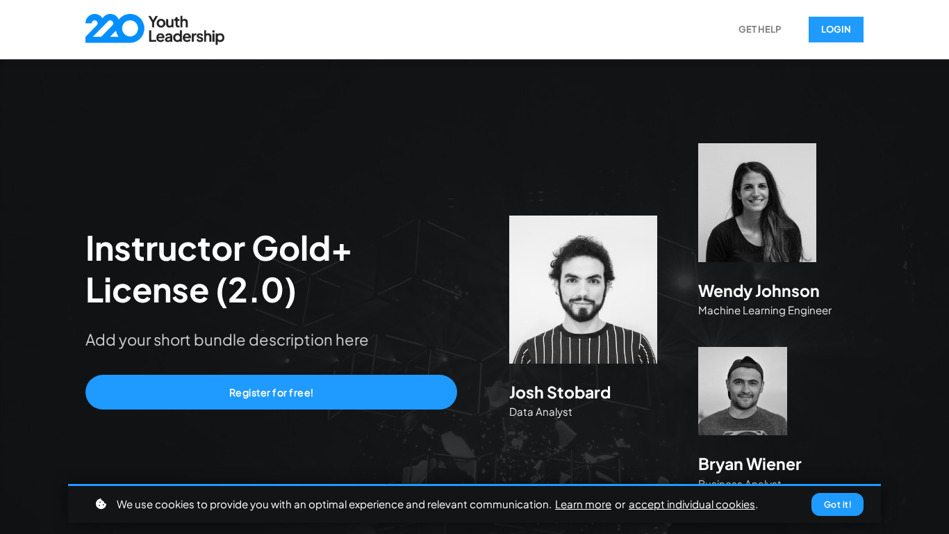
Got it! (838, 504)
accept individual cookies (692, 503)
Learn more (583, 503)
